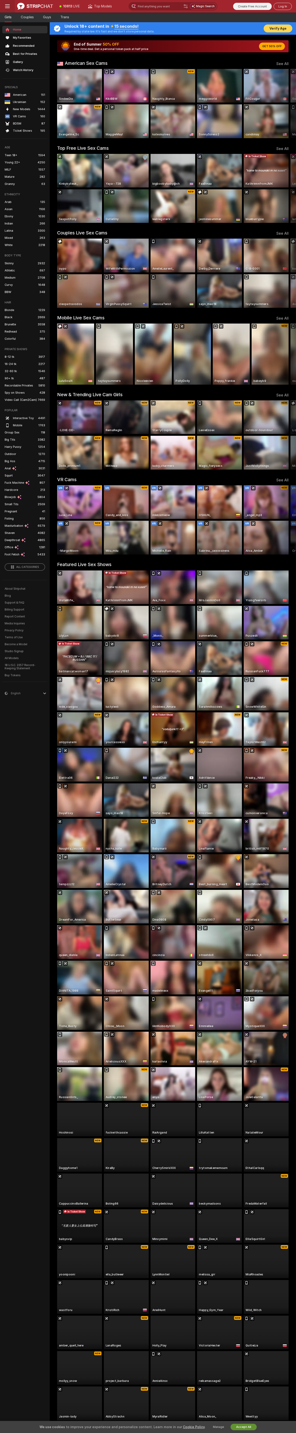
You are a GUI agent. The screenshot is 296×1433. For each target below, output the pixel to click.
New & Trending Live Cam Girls (90, 394)
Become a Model (16, 644)
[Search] (185, 6)
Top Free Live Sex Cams (83, 148)
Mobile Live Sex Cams (81, 318)
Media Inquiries (15, 623)
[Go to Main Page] (35, 6)
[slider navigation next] (284, 103)
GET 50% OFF (272, 46)
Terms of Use (14, 637)
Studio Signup (14, 651)
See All (282, 64)
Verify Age (278, 28)
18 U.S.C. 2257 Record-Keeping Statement (20, 667)
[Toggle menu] (7, 6)
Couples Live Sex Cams (82, 233)
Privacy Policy (14, 630)
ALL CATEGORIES (27, 567)
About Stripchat (15, 588)
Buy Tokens (13, 675)
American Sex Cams (86, 63)
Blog (8, 595)
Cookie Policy (194, 1427)
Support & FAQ (14, 602)
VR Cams (67, 479)
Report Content (15, 616)
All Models (12, 658)
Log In (282, 6)
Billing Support (14, 609)
